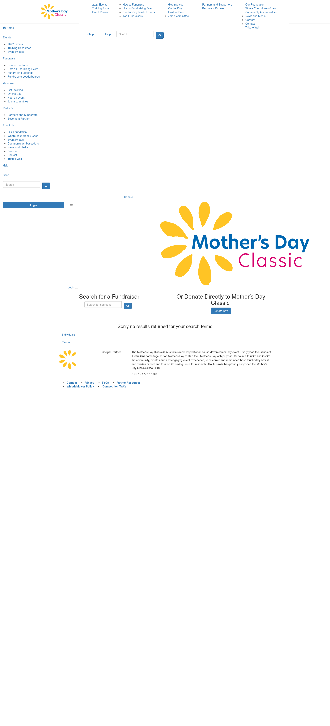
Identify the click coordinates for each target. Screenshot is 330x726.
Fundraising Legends (20, 73)
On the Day (14, 94)
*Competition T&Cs (114, 386)
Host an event (16, 97)
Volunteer (8, 83)
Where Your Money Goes (23, 136)
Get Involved (15, 90)
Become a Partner (19, 118)
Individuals (68, 334)
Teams (66, 342)
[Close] (76, 288)
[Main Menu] (71, 204)
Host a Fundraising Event (23, 69)
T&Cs (105, 382)
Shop (6, 175)
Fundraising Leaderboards (24, 76)
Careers (12, 151)
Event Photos (16, 52)
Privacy (89, 382)
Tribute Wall (15, 159)
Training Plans (100, 8)
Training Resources (19, 48)
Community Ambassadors (23, 143)
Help (5, 165)
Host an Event (176, 12)
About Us (8, 125)
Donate (128, 197)
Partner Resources (128, 382)
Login (33, 205)
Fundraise (9, 58)
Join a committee (18, 101)
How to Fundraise (18, 65)
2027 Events (15, 44)
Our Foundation (17, 132)
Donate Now (221, 311)
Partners (8, 108)
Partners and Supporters (22, 115)
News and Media (18, 147)
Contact (12, 155)
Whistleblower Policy (80, 386)
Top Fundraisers (133, 16)
